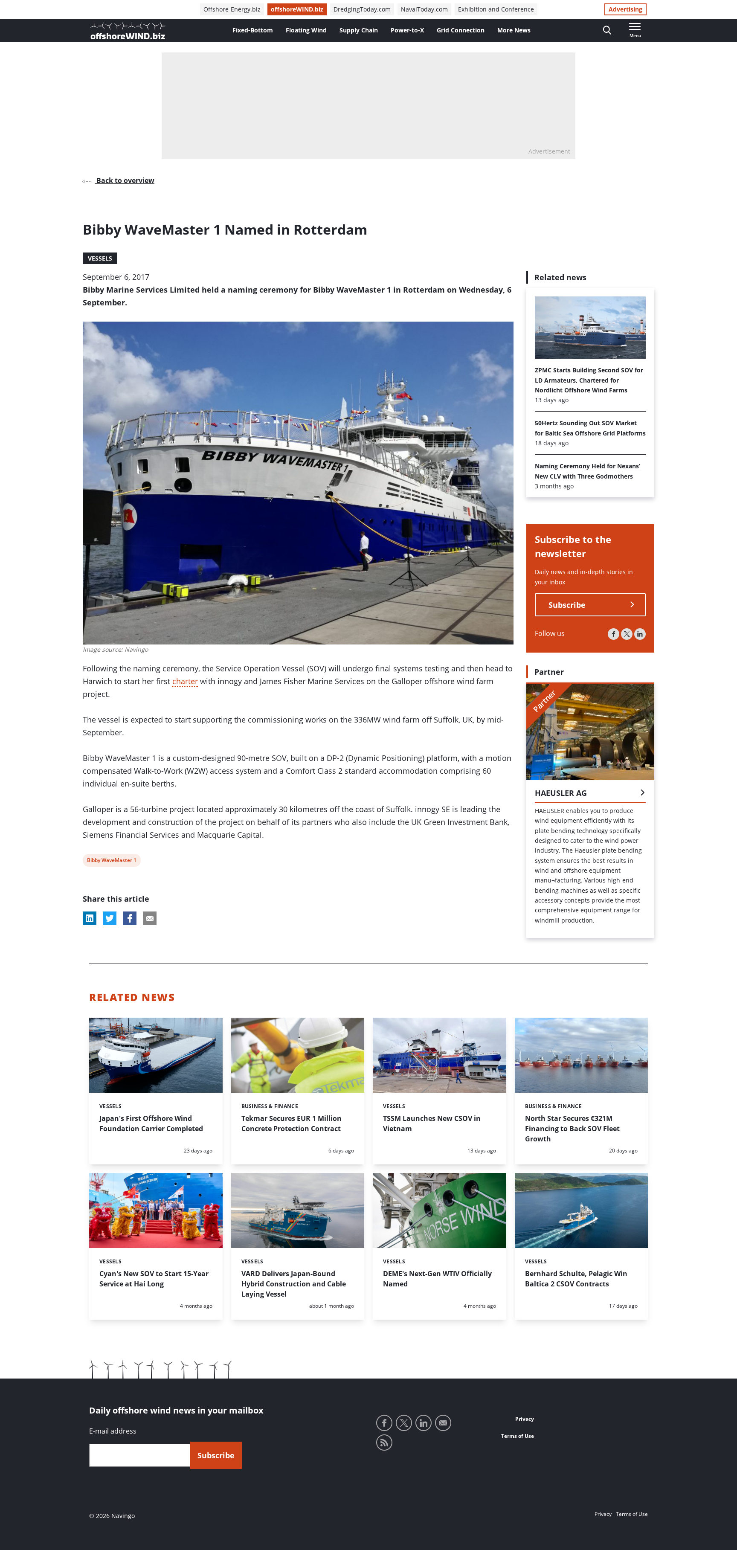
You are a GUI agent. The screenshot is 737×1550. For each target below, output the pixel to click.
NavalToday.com (424, 9)
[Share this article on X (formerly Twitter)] (109, 918)
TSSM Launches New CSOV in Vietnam (432, 1123)
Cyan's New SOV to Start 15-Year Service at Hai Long (154, 1279)
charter (185, 681)
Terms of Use (517, 1436)
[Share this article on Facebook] (129, 918)
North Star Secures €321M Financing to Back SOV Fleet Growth (572, 1129)
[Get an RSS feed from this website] (384, 1442)
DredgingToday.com (362, 9)
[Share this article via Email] (150, 918)
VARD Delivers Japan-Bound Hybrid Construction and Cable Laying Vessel (293, 1284)
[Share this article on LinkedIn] (89, 918)
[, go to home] (127, 30)
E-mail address (112, 1431)
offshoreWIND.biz (297, 9)
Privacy (524, 1418)
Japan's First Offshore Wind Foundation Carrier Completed (151, 1123)
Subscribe (567, 605)
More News (514, 30)
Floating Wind (306, 30)
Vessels (100, 258)
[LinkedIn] (640, 634)
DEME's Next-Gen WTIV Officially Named (437, 1279)
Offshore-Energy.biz (232, 9)
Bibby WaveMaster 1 (111, 861)
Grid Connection (461, 30)
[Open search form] (607, 30)
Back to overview (124, 180)
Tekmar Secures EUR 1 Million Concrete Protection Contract (291, 1123)
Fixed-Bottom (252, 30)
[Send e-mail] (443, 1423)
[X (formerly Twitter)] (627, 634)
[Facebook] (613, 634)
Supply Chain (358, 30)
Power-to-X (407, 30)
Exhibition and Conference (496, 9)
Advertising (625, 9)
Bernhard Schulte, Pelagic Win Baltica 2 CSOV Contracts (576, 1279)
